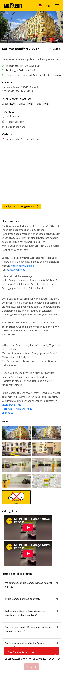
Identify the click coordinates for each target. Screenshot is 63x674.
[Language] (40, 6)
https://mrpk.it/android (22, 265)
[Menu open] (57, 5)
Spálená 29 (7, 412)
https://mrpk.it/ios (16, 269)
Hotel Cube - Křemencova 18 (17, 408)
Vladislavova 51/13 (11, 404)
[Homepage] (13, 6)
